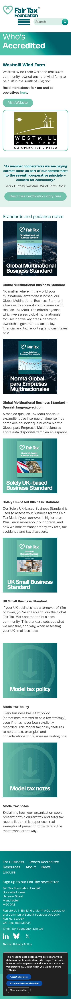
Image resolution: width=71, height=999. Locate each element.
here (23, 92)
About (31, 867)
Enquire (9, 872)
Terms (7, 944)
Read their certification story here (35, 196)
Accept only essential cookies (24, 983)
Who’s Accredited (44, 862)
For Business (13, 862)
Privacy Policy (22, 944)
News (46, 867)
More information (18, 990)
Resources (11, 867)
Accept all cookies (19, 976)
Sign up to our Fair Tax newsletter (31, 882)
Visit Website (18, 102)
